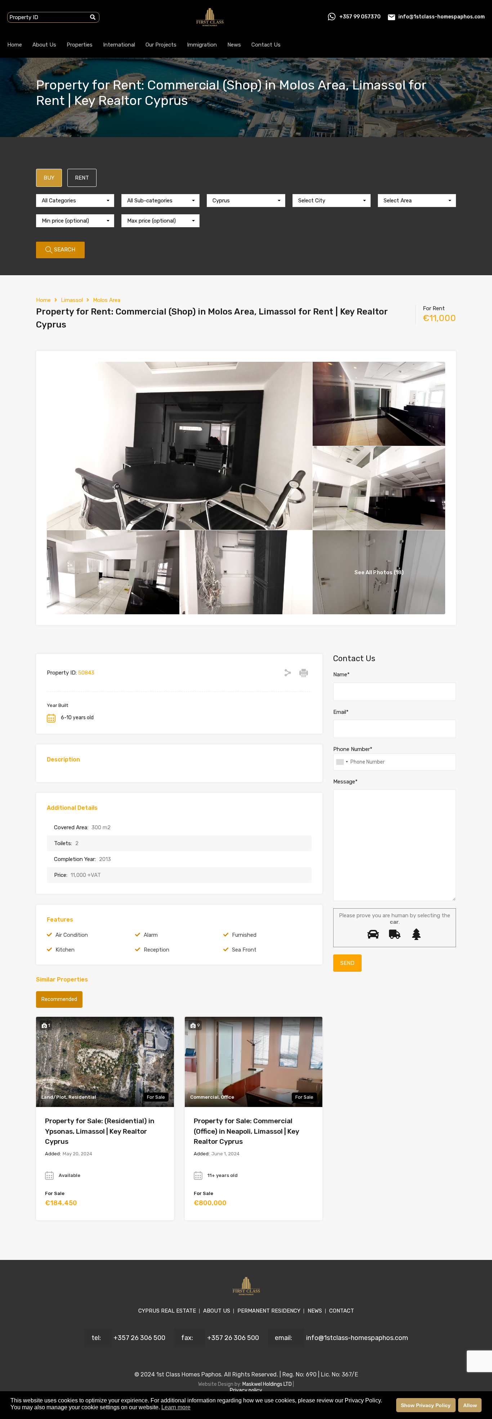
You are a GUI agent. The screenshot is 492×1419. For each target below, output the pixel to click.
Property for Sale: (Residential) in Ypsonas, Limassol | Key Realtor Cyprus (100, 1131)
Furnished (244, 935)
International (119, 44)
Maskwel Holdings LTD (267, 1384)
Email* (341, 712)
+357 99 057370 (360, 17)
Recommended (59, 999)
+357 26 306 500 (139, 1338)
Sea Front (244, 949)
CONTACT (341, 1311)
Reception (156, 949)
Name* (341, 674)
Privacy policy (246, 1390)
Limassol (72, 300)
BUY (49, 178)
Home (14, 44)
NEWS (315, 1311)
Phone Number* (352, 749)
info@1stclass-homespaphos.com (441, 17)
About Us (44, 44)
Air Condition (71, 935)
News (234, 44)
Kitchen (65, 949)
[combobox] (75, 200)
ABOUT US (216, 1311)
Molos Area (106, 300)
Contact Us (266, 44)
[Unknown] (342, 762)
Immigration (202, 44)
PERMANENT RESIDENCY (268, 1311)
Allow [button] (470, 1405)
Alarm (151, 935)
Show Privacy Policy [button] (426, 1405)
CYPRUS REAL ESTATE (167, 1311)
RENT (82, 178)
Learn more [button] (176, 1407)
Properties (80, 44)
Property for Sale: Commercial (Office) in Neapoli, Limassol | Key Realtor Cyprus (246, 1131)
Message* (345, 781)
